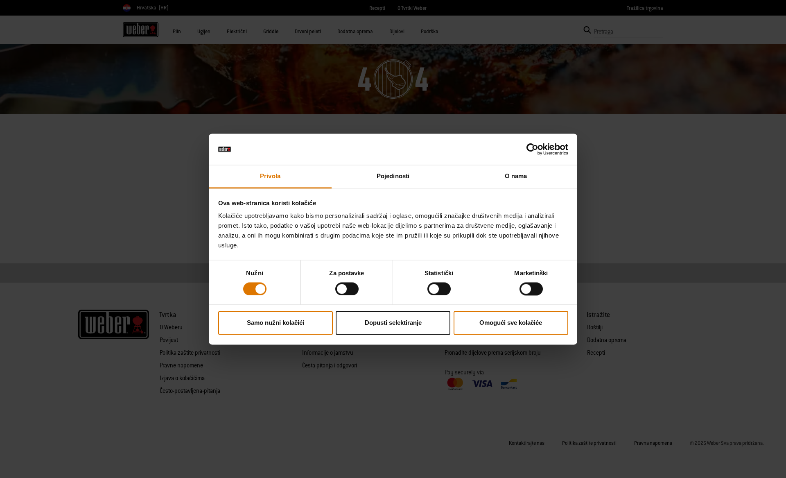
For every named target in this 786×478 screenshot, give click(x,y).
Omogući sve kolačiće (510, 322)
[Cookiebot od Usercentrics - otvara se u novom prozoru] (532, 149)
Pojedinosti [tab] (393, 176)
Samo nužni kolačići (275, 322)
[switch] (347, 288)
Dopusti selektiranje (393, 322)
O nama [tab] (516, 176)
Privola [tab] (270, 176)
